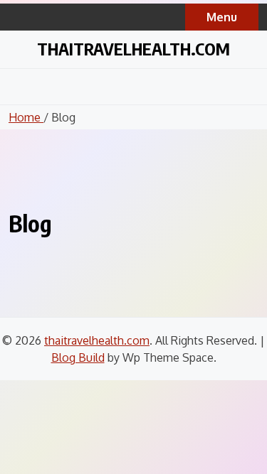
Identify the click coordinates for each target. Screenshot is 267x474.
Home (26, 117)
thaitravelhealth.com (133, 48)
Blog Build (78, 357)
